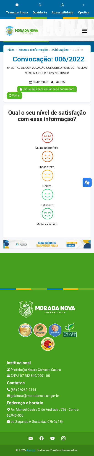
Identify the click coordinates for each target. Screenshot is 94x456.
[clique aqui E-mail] (31, 438)
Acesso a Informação (33, 49)
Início (10, 49)
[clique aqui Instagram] (64, 438)
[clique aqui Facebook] (42, 438)
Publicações (60, 49)
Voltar (15, 95)
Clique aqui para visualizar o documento (48, 89)
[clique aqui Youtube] (53, 438)
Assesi (31, 450)
